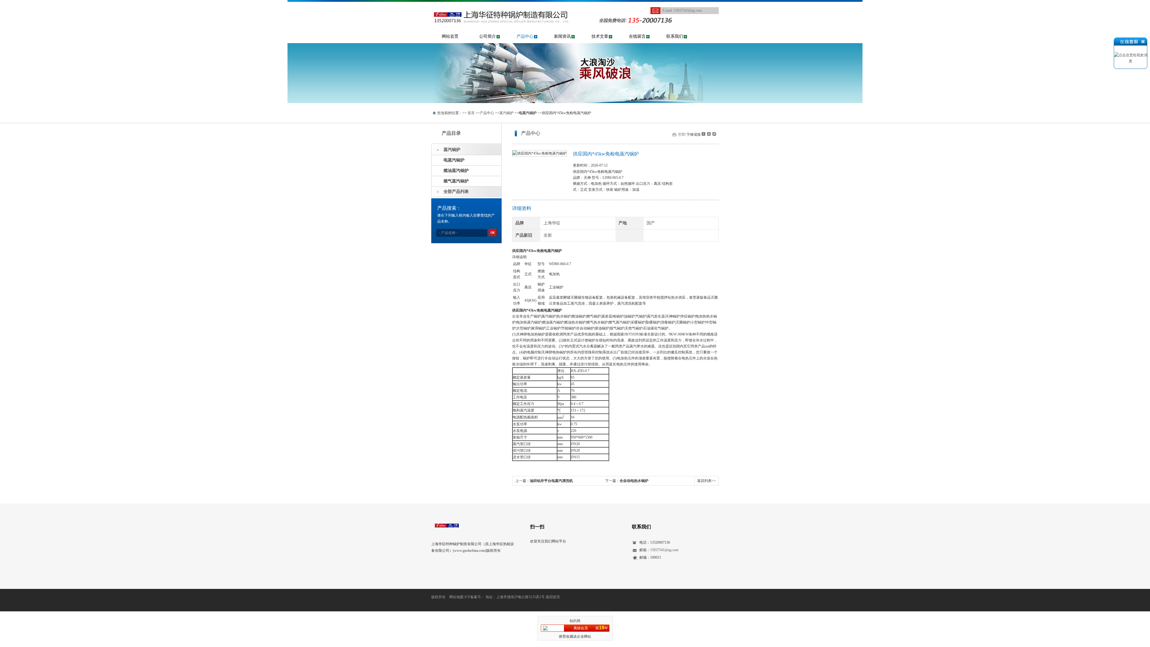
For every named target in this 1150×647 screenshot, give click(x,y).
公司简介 (487, 36)
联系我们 (674, 36)
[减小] (703, 134)
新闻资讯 (562, 36)
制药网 (575, 621)
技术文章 (599, 36)
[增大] (713, 134)
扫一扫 (537, 526)
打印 (682, 134)
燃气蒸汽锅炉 (456, 181)
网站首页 (450, 36)
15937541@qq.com (688, 10)
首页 (471, 113)
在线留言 (637, 36)
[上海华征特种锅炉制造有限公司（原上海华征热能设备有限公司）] (510, 5)
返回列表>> (706, 481)
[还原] (708, 134)
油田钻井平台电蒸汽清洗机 (551, 481)
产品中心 (525, 36)
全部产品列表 (456, 191)
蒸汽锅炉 (506, 113)
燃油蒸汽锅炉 (456, 170)
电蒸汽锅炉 (454, 160)
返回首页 (553, 597)
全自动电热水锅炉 (634, 481)
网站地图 (456, 597)
